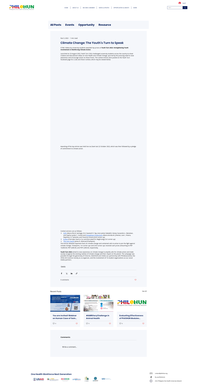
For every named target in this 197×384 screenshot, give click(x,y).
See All (144, 291)
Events (69, 24)
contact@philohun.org (161, 373)
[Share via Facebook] (61, 273)
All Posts (55, 24)
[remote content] (98, 103)
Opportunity (86, 24)
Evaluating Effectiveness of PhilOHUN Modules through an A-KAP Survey (131, 317)
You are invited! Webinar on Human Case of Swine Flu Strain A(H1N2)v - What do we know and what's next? (65, 317)
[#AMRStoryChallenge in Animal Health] (98, 303)
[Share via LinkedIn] (72, 273)
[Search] (185, 7)
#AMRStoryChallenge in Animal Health (97, 317)
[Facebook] (151, 377)
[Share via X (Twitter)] (67, 273)
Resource (105, 24)
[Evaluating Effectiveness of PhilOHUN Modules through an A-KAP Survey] (132, 303)
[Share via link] (77, 273)
